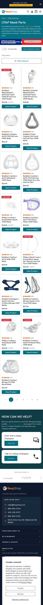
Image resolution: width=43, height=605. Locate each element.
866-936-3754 (14, 508)
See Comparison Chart (31, 49)
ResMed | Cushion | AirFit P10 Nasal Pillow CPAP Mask (30, 220)
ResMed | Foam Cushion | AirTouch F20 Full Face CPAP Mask (31, 137)
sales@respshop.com (16, 505)
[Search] (28, 11)
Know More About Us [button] (11, 531)
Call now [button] (11, 458)
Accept (20, 588)
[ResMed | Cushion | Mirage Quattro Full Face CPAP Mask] (32, 285)
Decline (20, 594)
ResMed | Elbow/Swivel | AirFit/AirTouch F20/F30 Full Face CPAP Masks (9, 94)
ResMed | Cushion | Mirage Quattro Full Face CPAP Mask (31, 301)
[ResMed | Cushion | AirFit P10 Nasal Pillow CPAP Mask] (32, 204)
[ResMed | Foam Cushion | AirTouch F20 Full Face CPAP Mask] (32, 120)
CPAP (10, 424)
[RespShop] (21, 488)
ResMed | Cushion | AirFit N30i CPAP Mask (9, 259)
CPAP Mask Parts (13, 18)
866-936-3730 (14, 516)
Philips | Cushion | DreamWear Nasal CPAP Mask (9, 220)
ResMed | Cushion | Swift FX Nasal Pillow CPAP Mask (31, 343)
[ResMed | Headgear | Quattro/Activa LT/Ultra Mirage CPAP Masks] (11, 285)
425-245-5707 (12, 512)
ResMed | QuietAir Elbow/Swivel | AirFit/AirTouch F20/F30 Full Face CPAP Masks (30, 94)
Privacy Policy (26, 582)
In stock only (12, 49)
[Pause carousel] (40, 4)
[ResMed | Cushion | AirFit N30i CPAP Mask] (11, 243)
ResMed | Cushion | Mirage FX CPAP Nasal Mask (9, 382)
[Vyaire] (22, 478)
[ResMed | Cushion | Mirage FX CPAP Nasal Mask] (11, 366)
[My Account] (32, 11)
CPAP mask (29, 26)
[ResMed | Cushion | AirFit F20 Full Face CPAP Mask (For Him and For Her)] (32, 162)
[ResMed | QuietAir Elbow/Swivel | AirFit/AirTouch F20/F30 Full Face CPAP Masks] (32, 76)
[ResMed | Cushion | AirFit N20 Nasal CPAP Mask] (11, 162)
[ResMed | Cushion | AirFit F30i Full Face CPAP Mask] (11, 120)
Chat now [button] (11, 443)
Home (4, 18)
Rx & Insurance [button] (8, 536)
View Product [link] (10, 106)
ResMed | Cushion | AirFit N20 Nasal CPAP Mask (9, 178)
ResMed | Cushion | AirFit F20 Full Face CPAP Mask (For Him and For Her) (31, 179)
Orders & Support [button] (10, 542)
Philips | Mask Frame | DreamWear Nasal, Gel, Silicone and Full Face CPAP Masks (32, 260)
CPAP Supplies (17, 424)
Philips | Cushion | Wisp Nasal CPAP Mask (9, 343)
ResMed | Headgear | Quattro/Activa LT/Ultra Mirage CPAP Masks (11, 302)
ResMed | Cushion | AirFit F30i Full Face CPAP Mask (10, 136)
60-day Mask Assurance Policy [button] (21, 5)
